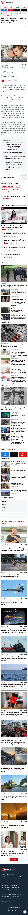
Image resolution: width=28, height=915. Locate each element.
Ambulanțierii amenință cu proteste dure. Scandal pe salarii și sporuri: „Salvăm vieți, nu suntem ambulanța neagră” (18, 380)
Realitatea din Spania (6, 901)
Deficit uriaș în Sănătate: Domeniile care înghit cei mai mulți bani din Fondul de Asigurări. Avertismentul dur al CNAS (19, 353)
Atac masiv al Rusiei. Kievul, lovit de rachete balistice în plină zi (15, 153)
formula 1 (18, 186)
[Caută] (21, 2)
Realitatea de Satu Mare (15, 899)
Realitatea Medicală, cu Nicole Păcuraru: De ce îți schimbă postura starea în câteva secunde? (13, 227)
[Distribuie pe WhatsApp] (22, 68)
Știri (7, 13)
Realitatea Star (14, 885)
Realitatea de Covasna (15, 889)
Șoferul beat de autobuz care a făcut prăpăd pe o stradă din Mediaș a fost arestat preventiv (18, 423)
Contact (3, 874)
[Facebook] (4, 10)
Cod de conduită (18, 876)
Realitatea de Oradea (6, 892)
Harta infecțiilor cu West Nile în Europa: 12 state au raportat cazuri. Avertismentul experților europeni (18, 363)
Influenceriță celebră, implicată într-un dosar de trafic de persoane (18, 292)
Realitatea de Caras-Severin (17, 892)
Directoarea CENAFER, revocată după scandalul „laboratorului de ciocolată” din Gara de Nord (13, 853)
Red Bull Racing (6, 192)
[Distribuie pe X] (25, 68)
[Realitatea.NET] (7, 3)
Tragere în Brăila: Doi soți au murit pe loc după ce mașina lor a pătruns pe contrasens (15, 254)
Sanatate (3, 229)
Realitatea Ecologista (6, 887)
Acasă (4, 13)
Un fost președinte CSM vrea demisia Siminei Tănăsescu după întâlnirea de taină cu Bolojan (14, 247)
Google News (5, 198)
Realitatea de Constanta (17, 894)
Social (5, 257)
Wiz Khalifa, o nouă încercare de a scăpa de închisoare (18, 415)
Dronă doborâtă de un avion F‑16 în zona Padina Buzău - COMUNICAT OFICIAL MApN (15, 158)
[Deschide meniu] (25, 3)
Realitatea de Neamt (16, 887)
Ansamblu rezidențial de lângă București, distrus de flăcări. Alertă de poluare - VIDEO (13, 797)
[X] (17, 10)
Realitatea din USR (5, 889)
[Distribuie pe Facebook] (25, 65)
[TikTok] (24, 10)
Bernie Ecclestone (14, 189)
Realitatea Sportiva (5, 885)
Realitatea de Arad (5, 896)
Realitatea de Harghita (6, 894)
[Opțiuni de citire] (25, 912)
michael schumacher (7, 186)
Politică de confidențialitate (7, 876)
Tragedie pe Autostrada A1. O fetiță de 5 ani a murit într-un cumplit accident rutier (13, 769)
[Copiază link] (22, 65)
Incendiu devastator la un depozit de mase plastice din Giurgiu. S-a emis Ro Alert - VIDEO (13, 825)
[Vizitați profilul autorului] (2, 66)
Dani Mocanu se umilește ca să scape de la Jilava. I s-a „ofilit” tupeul (19, 310)
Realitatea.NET (9, 67)
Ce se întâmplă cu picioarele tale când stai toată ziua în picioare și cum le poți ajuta (19, 371)
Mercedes (4, 189)
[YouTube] (11, 10)
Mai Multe (14, 859)
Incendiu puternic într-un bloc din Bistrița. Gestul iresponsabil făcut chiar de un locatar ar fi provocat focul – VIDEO (13, 742)
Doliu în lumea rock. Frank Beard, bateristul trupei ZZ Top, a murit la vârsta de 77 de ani (18, 318)
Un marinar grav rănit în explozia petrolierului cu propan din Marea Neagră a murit (13, 658)
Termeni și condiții (10, 874)
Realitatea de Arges (15, 896)
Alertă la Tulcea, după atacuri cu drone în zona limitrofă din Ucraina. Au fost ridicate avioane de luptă (14, 714)
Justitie (5, 250)
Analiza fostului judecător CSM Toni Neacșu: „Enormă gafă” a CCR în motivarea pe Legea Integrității (18, 431)
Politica (5, 236)
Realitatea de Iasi (5, 899)
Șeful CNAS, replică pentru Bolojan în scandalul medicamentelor (12, 346)
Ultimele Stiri (12, 13)
